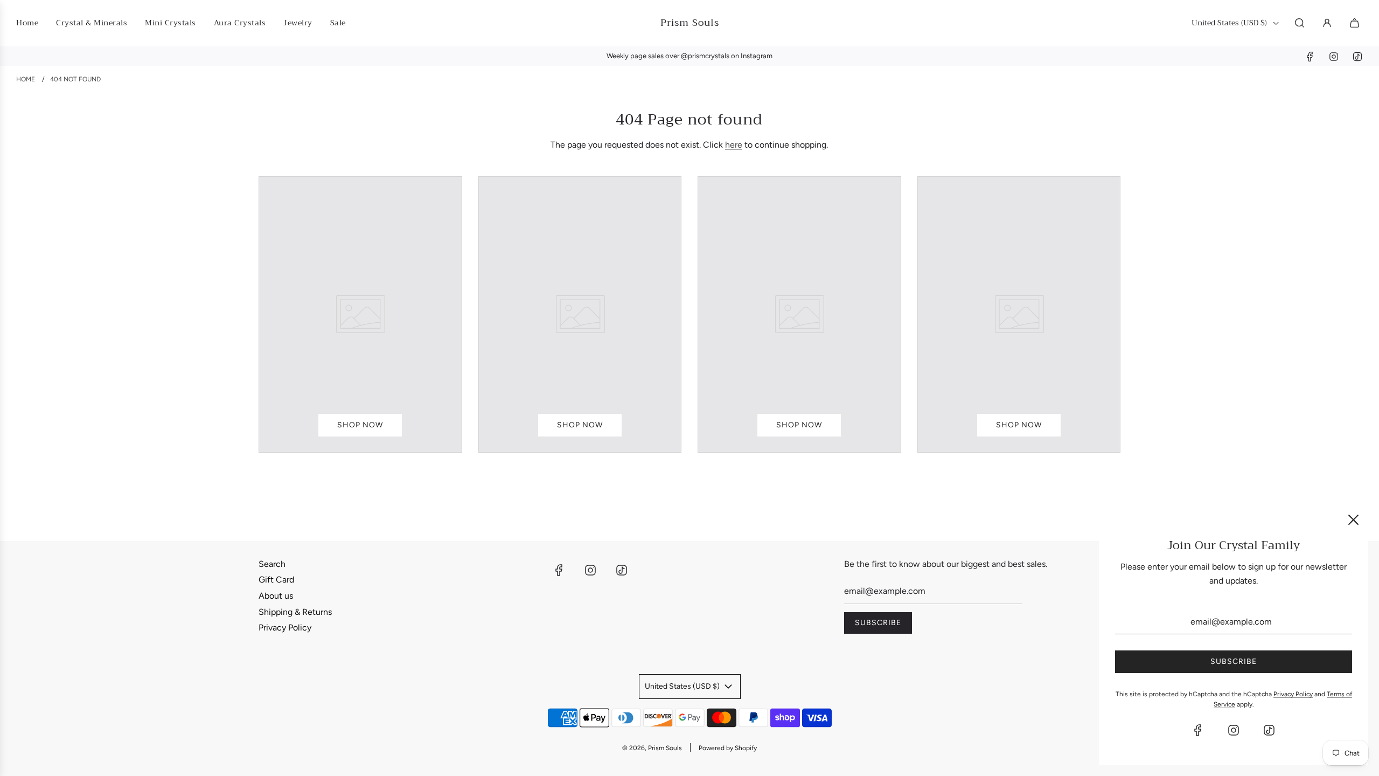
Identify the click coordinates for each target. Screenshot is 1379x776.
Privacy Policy (285, 627)
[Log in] (1327, 23)
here (733, 145)
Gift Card (276, 579)
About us (276, 596)
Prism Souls (689, 23)
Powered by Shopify (728, 748)
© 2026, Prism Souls (652, 748)
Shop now (360, 424)
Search (272, 564)
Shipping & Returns (295, 612)
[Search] (1299, 23)
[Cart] (1356, 23)
